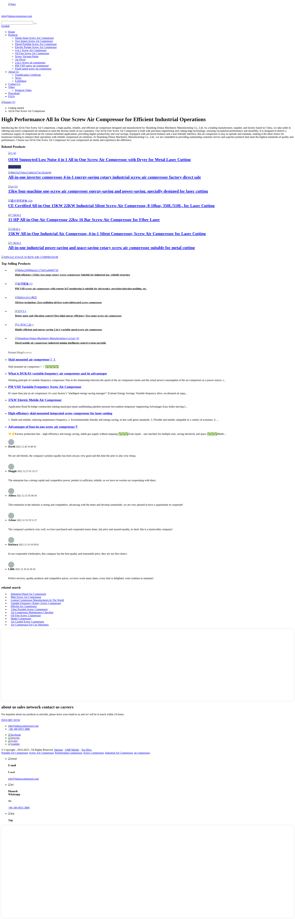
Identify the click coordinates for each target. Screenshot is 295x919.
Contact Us (14, 84)
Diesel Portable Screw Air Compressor (36, 44)
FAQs (11, 96)
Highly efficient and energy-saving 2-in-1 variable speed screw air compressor (58, 329)
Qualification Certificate (28, 74)
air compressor (142, 752)
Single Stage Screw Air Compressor (34, 38)
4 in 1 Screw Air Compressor (30, 50)
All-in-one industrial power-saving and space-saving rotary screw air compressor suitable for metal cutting (101, 247)
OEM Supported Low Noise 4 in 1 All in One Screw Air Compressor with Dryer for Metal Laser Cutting (99, 159)
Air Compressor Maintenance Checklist (32, 612)
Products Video (23, 90)
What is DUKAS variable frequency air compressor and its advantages (57, 373)
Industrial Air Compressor (119, 752)
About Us (13, 71)
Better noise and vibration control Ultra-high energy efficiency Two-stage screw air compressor (68, 315)
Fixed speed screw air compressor (33, 68)
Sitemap (58, 749)
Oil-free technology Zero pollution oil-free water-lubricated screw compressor (58, 302)
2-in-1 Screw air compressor (30, 62)
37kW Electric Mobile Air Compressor (35, 400)
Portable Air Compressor (14, 752)
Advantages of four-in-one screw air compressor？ (43, 427)
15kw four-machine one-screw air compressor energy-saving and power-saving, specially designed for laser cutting (108, 191)
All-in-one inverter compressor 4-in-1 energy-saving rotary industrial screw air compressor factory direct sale (104, 177)
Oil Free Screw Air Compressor (32, 53)
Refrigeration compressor (68, 752)
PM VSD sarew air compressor (32, 65)
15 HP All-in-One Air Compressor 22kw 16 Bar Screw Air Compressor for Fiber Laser (84, 219)
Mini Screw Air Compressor (26, 597)
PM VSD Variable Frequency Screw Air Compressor (44, 387)
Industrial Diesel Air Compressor (28, 594)
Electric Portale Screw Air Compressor (36, 47)
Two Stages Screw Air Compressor (34, 41)
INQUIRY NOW (10, 720)
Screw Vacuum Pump (26, 56)
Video (11, 87)
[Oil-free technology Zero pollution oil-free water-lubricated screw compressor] (26, 297)
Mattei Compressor (21, 618)
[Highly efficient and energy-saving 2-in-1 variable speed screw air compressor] (24, 324)
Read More (15, 166)
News (18, 77)
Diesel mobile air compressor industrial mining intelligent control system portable (60, 342)
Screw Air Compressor (41, 752)
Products (13, 34)
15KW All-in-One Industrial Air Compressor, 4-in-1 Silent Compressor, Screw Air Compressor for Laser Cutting (107, 233)
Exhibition (20, 81)
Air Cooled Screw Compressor (27, 621)
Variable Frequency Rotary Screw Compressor (36, 603)
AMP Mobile (72, 749)
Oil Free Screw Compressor (26, 615)
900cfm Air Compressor (24, 606)
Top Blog (86, 749)
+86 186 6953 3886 (45, 16)
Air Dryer (20, 59)
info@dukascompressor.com (16, 16)
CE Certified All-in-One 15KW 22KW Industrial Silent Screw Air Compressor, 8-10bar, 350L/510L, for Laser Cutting (111, 205)
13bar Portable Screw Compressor (29, 609)
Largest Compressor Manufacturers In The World (37, 600)
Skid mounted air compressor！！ (32, 359)
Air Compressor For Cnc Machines (30, 624)
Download (14, 93)
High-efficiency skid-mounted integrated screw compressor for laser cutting (60, 413)
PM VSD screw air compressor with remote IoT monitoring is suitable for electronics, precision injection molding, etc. (81, 288)
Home (11, 31)
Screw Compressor (93, 752)
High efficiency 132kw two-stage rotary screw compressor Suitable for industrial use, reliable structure (72, 274)
